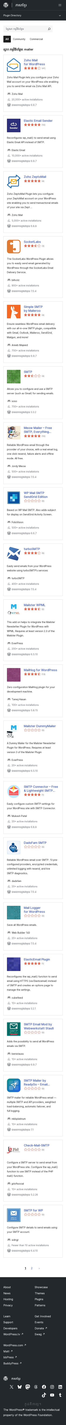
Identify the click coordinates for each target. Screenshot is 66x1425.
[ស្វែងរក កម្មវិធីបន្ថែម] (49, 29)
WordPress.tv (13, 1334)
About (7, 1287)
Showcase (41, 1287)
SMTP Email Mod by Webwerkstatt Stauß (39, 1026)
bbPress (10, 1357)
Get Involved (43, 1316)
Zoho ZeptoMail (35, 176)
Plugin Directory (12, 15)
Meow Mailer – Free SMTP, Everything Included (38, 430)
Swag (40, 1334)
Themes (40, 1293)
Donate (41, 1328)
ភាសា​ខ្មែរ (15, 1378)
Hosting (8, 1299)
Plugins (39, 1299)
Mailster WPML (34, 605)
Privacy (8, 1305)
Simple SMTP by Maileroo (33, 308)
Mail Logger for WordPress (34, 909)
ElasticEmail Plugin (37, 959)
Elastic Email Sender (38, 120)
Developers (10, 1328)
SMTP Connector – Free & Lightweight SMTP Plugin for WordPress (41, 789)
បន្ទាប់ (39, 1268)
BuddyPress (12, 1363)
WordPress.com (14, 1345)
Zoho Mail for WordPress (34, 62)
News (6, 1293)
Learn (6, 1316)
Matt (8, 1351)
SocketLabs (32, 242)
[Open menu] (60, 5)
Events (39, 1322)
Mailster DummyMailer (40, 726)
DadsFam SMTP (35, 843)
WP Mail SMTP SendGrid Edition (36, 495)
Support (8, 1322)
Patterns (40, 1305)
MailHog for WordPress (40, 670)
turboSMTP (32, 549)
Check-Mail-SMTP (36, 1145)
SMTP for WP (33, 1210)
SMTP (28, 372)
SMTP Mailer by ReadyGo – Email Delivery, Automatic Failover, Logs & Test (39, 1082)
